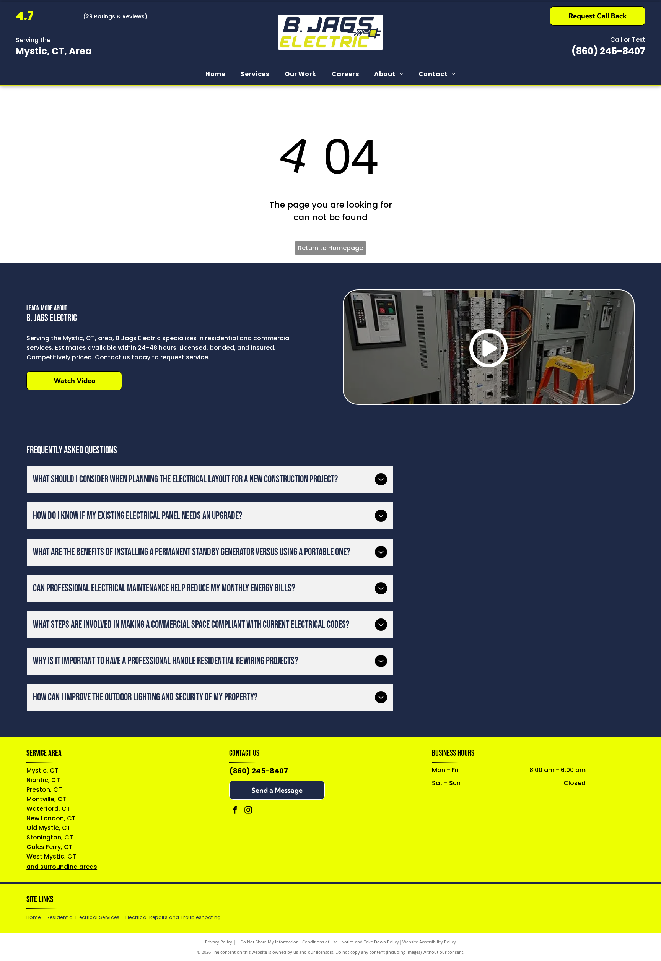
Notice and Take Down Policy (370, 942)
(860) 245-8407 (608, 51)
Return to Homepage (330, 247)
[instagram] (248, 811)
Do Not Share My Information (269, 942)
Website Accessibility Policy (429, 942)
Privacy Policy (218, 942)
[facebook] (235, 811)
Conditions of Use (320, 942)
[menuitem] (215, 74)
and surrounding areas (61, 866)
